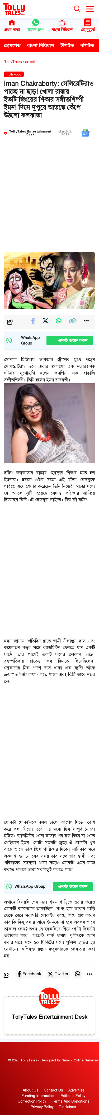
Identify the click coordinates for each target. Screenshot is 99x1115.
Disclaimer (67, 1107)
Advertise (76, 1090)
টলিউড (67, 45)
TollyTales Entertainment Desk (30, 133)
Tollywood (14, 74)
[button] (77, 9)
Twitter (61, 974)
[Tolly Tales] (14, 9)
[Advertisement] (49, 200)
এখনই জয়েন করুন (69, 340)
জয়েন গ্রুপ (36, 29)
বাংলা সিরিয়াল (62, 29)
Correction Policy (32, 1101)
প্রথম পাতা (12, 29)
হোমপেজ (12, 45)
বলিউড (87, 45)
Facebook (31, 974)
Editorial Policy (73, 1096)
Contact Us (53, 1090)
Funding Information (38, 1096)
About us (31, 1090)
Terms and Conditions (70, 1101)
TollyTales (13, 62)
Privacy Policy (42, 1107)
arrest (30, 62)
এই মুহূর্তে (88, 29)
